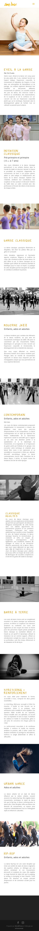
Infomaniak (19, 928)
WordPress (19, 926)
